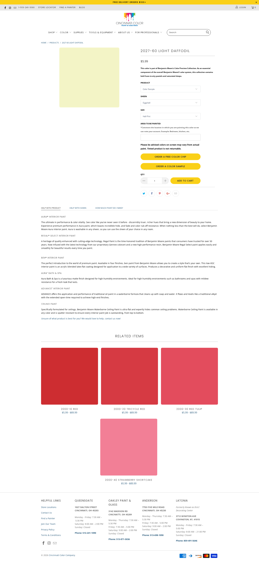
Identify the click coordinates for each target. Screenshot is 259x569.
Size (142, 110)
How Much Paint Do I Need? (109, 208)
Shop (51, 32)
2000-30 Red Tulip (189, 376)
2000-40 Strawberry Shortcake (128, 447)
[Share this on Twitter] (144, 193)
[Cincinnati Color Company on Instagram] (10, 7)
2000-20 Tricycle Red (129, 376)
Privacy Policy (47, 529)
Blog (82, 7)
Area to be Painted (170, 127)
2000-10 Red (69, 376)
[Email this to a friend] (175, 193)
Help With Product (51, 208)
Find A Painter (68, 7)
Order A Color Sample (170, 166)
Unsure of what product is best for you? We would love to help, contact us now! (81, 318)
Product (145, 82)
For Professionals (147, 32)
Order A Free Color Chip (170, 156)
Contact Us (46, 512)
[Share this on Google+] (167, 193)
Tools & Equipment (101, 32)
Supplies (79, 32)
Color (64, 32)
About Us (124, 32)
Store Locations (48, 507)
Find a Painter (48, 518)
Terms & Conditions (51, 535)
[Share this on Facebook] (152, 193)
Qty (142, 174)
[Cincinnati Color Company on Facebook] (5, 7)
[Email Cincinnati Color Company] (14, 7)
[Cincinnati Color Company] (129, 19)
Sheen (144, 96)
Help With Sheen (78, 208)
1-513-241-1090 (26, 7)
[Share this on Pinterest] (159, 193)
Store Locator (47, 7)
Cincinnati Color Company (62, 555)
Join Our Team (48, 523)
